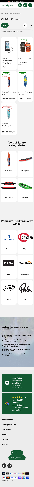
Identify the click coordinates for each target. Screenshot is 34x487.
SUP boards (8, 170)
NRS (8, 274)
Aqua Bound (25, 274)
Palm (25, 299)
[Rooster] (25, 25)
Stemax (18, 13)
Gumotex (9, 249)
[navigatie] (30, 5)
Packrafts (25, 197)
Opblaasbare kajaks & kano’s (25, 171)
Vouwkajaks (9, 197)
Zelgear (25, 249)
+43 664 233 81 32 (18, 388)
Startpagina (4, 13)
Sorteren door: (7, 32)
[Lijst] (31, 25)
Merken (12, 13)
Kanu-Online (10, 481)
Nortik (9, 299)
